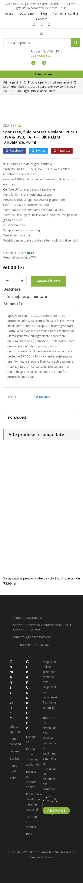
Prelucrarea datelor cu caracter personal (34, 801)
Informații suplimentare (25, 296)
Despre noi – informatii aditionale (32, 756)
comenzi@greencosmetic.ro (32, 637)
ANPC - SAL (14, 768)
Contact (15, 758)
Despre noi (31, 739)
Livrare (14, 751)
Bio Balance (41, 397)
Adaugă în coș (48, 281)
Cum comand (15, 741)
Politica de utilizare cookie (31, 779)
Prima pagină (12, 82)
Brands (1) (12, 303)
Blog (29, 834)
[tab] (41, 290)
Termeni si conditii (31, 822)
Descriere (12, 289)
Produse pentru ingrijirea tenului (50, 82)
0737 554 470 (40, 56)
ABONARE (56, 810)
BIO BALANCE (17, 418)
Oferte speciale (15, 729)
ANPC (14, 778)
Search (75, 42)
